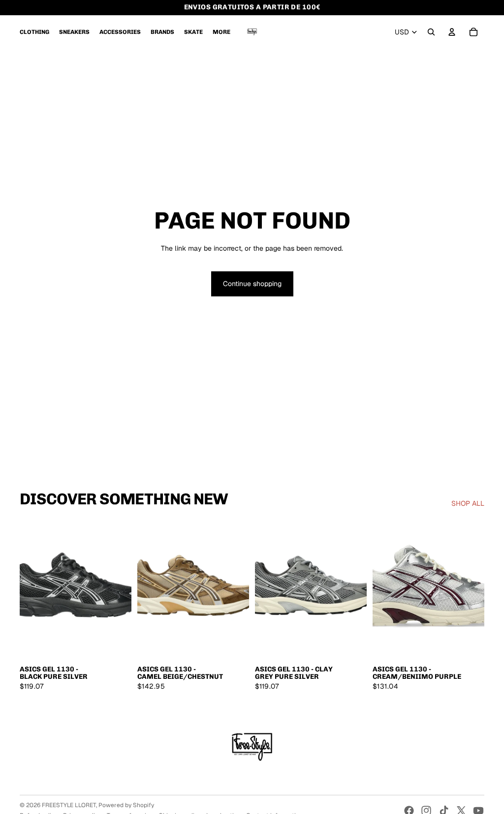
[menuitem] (34, 32)
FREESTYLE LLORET (69, 805)
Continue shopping (252, 283)
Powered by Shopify (126, 805)
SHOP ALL (467, 503)
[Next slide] (123, 590)
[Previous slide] (27, 590)
